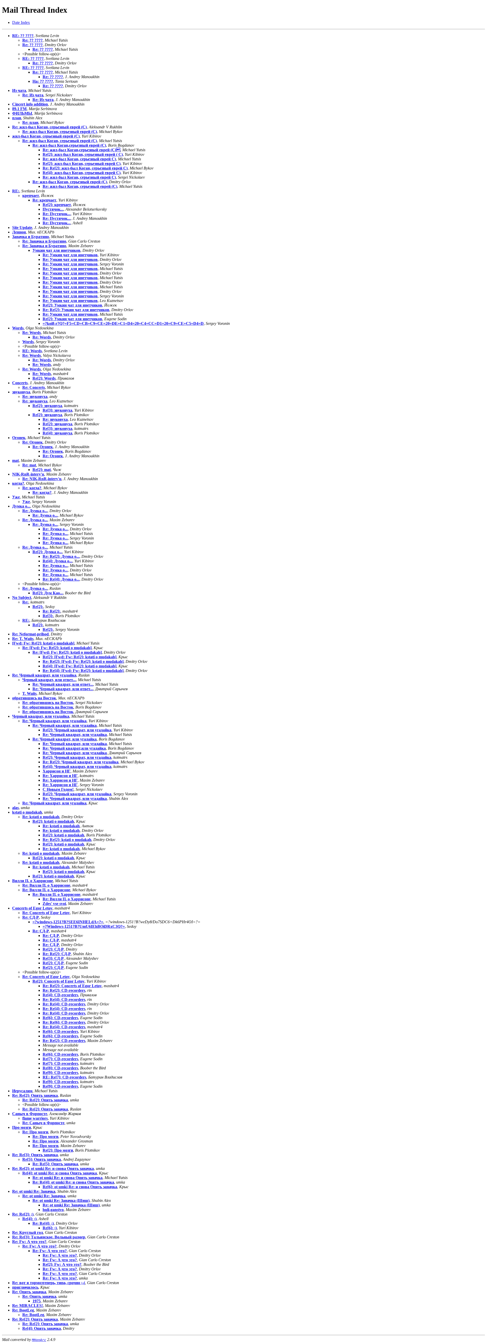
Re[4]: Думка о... (57, 561)
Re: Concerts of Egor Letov (46, 913)
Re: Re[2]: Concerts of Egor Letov (72, 986)
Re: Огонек (32, 442)
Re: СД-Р (30, 917)
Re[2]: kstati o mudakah (53, 821)
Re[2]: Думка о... (47, 552)
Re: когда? (31, 488)
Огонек (18, 437)
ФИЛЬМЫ (22, 113)
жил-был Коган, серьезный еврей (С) (46, 136)
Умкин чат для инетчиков (56, 250)
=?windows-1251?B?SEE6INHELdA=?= (67, 922)
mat (15, 460)
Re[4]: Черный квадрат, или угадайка (77, 766)
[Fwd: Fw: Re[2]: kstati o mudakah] (43, 643)
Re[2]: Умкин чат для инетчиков (72, 305)
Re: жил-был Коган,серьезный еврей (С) (69, 145)
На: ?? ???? (42, 81)
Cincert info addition (30, 104)
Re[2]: (37, 606)
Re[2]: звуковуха (47, 406)
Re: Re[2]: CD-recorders (64, 990)
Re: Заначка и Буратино (44, 241)
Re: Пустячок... (57, 214)
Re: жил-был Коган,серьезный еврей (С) (81, 150)
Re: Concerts (33, 387)
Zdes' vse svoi (54, 903)
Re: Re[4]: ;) (43, 1223)
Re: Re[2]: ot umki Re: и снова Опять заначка (53, 1168)
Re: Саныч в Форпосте (43, 1123)
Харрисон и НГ (57, 771)
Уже (16, 497)
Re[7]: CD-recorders (60, 1059)
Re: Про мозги (35, 1132)
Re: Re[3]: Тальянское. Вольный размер (48, 1237)
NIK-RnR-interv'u (28, 474)
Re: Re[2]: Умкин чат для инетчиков (76, 310)
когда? (18, 483)
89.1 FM (19, 109)
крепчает (30, 195)
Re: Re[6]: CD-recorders (64, 1022)
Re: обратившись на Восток (47, 702)
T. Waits (29, 693)
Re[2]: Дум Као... (47, 593)
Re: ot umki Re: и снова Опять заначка (67, 1177)
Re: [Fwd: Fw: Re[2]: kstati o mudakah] (57, 648)
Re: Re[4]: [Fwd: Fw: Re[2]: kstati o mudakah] (83, 670)
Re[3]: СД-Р (53, 958)
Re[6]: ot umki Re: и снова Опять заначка (80, 1187)
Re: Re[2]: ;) (22, 1214)
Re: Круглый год (27, 1232)
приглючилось (25, 1287)
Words (18, 328)
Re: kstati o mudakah (40, 817)
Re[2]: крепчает (57, 205)
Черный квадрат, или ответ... (49, 680)
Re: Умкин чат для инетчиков (70, 255)
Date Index (21, 22)
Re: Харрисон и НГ (60, 776)
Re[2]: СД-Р (53, 949)
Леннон (19, 232)
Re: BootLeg (23, 1310)
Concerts (20, 383)
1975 (36, 1301)
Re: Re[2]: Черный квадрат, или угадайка (80, 762)
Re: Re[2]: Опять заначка (35, 1095)
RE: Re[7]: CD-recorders (64, 1077)
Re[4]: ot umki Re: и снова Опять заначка (59, 1173)
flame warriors (35, 1118)
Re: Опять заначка (29, 1292)
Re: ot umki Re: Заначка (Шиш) (61, 1200)
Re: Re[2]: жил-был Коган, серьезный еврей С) (85, 168)
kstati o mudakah (27, 812)
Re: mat (29, 465)
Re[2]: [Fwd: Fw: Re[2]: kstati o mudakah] (79, 657)
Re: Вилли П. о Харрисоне (46, 885)
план (16, 118)
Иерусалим (22, 1091)
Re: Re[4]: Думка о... (61, 579)
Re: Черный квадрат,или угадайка (74, 748)
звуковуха (21, 392)
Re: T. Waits (22, 638)
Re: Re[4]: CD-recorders (64, 999)
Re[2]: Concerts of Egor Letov (58, 981)
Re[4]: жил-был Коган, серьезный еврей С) (81, 173)
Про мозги (21, 1127)
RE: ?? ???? (22, 35)
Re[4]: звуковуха (57, 433)
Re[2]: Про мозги (58, 1150)
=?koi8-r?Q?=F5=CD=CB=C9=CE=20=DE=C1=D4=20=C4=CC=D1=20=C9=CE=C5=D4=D (123, 323)
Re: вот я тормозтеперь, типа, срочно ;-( (48, 1283)
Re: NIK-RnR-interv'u (41, 479)
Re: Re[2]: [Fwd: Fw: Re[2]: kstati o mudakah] (83, 661)
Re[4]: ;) (29, 1219)
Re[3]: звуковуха (57, 410)
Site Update (22, 227)
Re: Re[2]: (51, 611)
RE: (15, 191)
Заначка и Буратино (30, 236)
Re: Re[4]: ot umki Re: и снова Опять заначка (73, 1182)
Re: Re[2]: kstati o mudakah (67, 839)
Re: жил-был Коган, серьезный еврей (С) (49, 127)
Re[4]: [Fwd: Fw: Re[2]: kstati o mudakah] (79, 666)
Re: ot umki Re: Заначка (33, 1191)
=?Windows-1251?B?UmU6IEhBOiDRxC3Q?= (84, 926)
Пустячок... (53, 209)
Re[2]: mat (41, 469)
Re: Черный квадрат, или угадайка (44, 675)
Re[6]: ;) (50, 1228)
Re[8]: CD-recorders (60, 1068)
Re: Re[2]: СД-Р (57, 954)
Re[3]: (48, 616)
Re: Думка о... (34, 511)
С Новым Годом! (58, 789)
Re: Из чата (32, 95)
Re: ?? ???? (32, 40)
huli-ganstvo (53, 1209)
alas (15, 807)
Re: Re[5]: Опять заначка (55, 1164)
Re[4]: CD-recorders (60, 995)
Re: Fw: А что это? (29, 1241)
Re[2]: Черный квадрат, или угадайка (77, 730)
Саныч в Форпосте (29, 1114)
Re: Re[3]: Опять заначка (35, 1155)
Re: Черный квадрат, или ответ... (62, 684)
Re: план (30, 122)
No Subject (21, 597)
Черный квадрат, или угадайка (40, 716)
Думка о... (21, 506)
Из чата (19, 90)
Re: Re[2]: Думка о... (61, 556)
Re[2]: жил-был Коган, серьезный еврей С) (81, 163)
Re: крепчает (44, 200)
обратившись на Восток (34, 698)
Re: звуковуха (34, 396)
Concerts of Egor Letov (32, 908)
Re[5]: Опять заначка (41, 1159)
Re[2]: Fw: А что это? (62, 1264)
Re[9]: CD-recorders (60, 1072)
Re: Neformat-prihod (30, 634)
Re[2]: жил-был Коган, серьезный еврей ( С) (83, 154)
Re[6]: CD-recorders (60, 1018)
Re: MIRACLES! (27, 1305)
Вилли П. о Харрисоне (32, 881)
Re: (25, 602)
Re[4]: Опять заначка (41, 1328)
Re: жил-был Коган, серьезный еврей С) (79, 159)
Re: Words (31, 332)
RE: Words (32, 351)
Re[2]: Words (44, 378)
